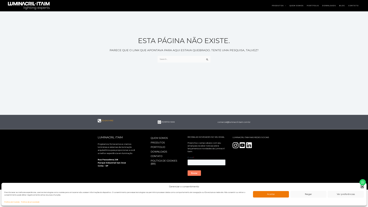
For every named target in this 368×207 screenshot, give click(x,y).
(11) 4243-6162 (107, 120)
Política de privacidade (30, 202)
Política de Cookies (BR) (164, 162)
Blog (342, 6)
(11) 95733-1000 (168, 122)
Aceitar (271, 194)
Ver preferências (346, 194)
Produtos (278, 6)
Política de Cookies (12, 202)
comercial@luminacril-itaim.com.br (233, 122)
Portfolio (313, 6)
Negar (308, 194)
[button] (362, 186)
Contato (353, 6)
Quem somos (296, 6)
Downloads (329, 6)
